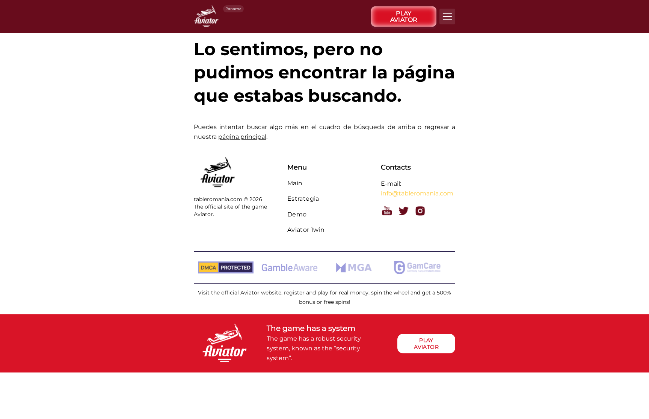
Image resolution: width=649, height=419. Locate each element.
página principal (242, 136)
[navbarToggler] (447, 16)
